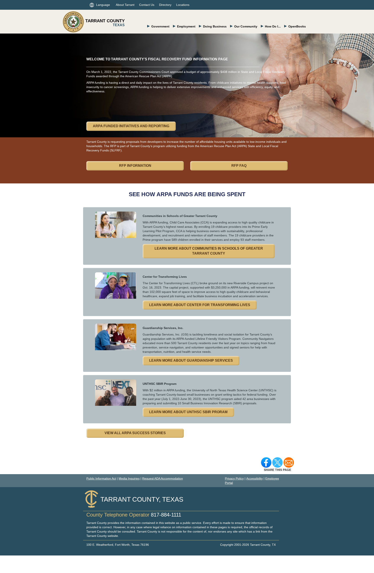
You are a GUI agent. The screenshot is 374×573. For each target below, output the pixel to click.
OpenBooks (297, 26)
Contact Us (146, 4)
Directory (165, 4)
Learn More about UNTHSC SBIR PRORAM (188, 412)
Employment (186, 26)
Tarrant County (105, 20)
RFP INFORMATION (135, 165)
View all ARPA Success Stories (135, 433)
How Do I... (273, 26)
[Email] (289, 462)
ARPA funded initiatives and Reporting (131, 126)
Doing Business (215, 26)
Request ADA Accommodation (162, 478)
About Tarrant (125, 4)
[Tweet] (277, 462)
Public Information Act (101, 478)
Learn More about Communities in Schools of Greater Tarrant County (209, 251)
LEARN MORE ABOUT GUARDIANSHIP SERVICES (191, 360)
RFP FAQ (239, 165)
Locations (182, 4)
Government (160, 26)
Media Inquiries (129, 478)
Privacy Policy (234, 478)
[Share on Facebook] (266, 462)
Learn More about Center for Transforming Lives (199, 305)
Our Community (245, 26)
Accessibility (254, 478)
